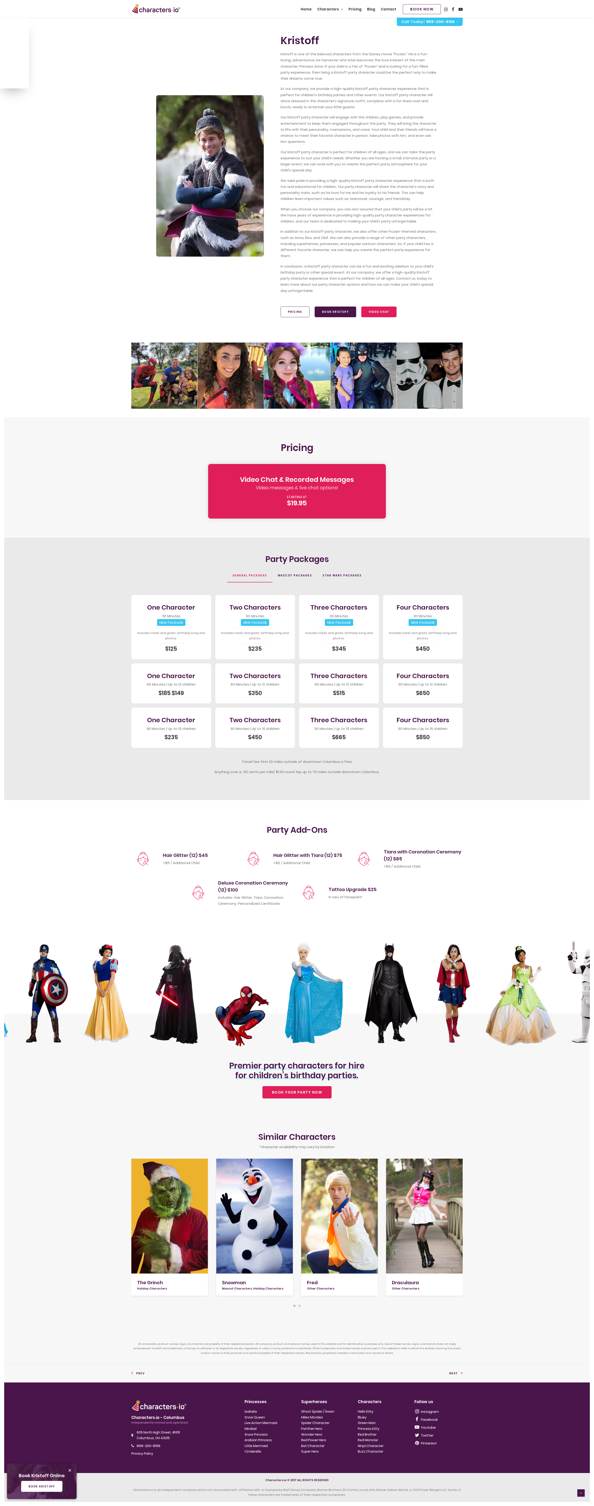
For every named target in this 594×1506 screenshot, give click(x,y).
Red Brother (367, 1434)
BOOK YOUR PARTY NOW (297, 1092)
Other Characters (320, 1288)
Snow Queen (255, 1417)
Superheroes (14, 33)
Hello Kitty (365, 1411)
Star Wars (12, 47)
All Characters (13, 79)
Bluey (362, 1417)
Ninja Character (371, 1446)
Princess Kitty (368, 1428)
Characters (328, 9)
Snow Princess (256, 1434)
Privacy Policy (142, 1453)
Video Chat (379, 312)
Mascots (11, 54)
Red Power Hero (313, 1440)
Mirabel (251, 1428)
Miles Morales (312, 1417)
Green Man (367, 1423)
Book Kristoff (335, 312)
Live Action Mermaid (261, 1423)
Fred (312, 1282)
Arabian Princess (258, 1440)
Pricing (355, 9)
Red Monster (368, 1440)
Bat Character (313, 1446)
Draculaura (405, 1282)
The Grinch (150, 1282)
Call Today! (428, 21)
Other (8, 69)
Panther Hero (311, 1428)
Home (306, 9)
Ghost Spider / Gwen (317, 1411)
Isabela (251, 1411)
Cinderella (253, 1451)
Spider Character (315, 1423)
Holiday (10, 62)
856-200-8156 (148, 1445)
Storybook (12, 40)
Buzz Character (370, 1451)
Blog (371, 9)
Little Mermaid (256, 1446)
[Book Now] (297, 493)
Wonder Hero (311, 1434)
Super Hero (310, 1451)
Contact (388, 9)
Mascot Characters (237, 1288)
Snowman (234, 1282)
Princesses (12, 26)
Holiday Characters (152, 1288)
